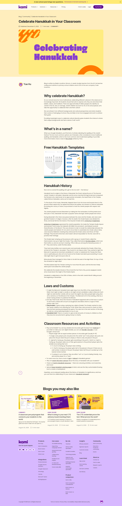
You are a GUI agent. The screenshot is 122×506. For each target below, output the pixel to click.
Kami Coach (41, 451)
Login (89, 7)
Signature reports (83, 447)
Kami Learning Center (83, 464)
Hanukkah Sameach (82, 374)
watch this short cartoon (60, 361)
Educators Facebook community (96, 447)
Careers (95, 467)
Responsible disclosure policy (82, 502)
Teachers (68, 444)
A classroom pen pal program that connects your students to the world (31, 417)
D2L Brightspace (42, 479)
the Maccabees (90, 241)
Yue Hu (27, 84)
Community (26, 16)
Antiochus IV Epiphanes (92, 221)
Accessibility (71, 502)
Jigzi (69, 358)
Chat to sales (82, 7)
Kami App (40, 443)
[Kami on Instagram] (30, 449)
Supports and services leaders (70, 458)
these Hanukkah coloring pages (61, 367)
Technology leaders (71, 454)
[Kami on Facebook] (26, 449)
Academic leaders (70, 451)
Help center (82, 461)
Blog (20, 16)
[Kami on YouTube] (23, 449)
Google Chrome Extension (42, 465)
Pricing (63, 7)
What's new (41, 454)
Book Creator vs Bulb (70, 492)
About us (96, 457)
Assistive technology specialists (69, 468)
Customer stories (83, 450)
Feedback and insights (55, 459)
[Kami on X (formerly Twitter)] (33, 449)
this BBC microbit (87, 330)
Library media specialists (69, 447)
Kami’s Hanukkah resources (62, 363)
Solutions (42, 7)
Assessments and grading (56, 451)
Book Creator (41, 449)
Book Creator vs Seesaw (70, 488)
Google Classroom (43, 469)
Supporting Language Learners (57, 446)
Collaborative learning (55, 455)
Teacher (53, 412)
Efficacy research (83, 444)
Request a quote (97, 465)
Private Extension (42, 462)
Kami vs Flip (69, 480)
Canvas (40, 474)
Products (33, 7)
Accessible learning (57, 443)
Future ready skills (56, 467)
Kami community (97, 443)
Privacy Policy (63, 502)
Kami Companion (42, 446)
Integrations (42, 459)
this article (69, 139)
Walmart (96, 328)
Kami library (82, 471)
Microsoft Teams (42, 477)
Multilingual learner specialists (70, 462)
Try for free (98, 7)
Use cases (55, 441)
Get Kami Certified (84, 468)
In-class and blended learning (56, 463)
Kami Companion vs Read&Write (70, 483)
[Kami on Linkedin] (20, 449)
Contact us (96, 459)
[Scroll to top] (20, 373)
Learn (49, 412)
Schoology (41, 471)
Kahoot (75, 358)
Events (94, 452)
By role (68, 441)
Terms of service (55, 502)
